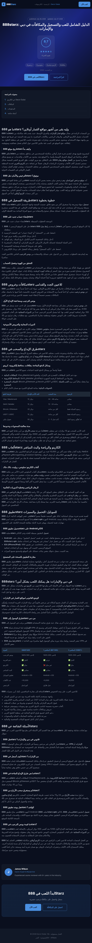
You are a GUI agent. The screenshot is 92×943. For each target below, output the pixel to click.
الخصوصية (44, 938)
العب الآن (84, 4)
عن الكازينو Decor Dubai (16, 100)
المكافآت (11, 104)
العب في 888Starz (36, 77)
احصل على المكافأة (55, 907)
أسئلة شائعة (12, 113)
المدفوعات (11, 109)
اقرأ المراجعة (59, 77)
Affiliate (54, 938)
